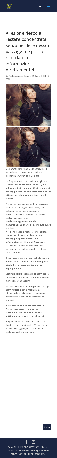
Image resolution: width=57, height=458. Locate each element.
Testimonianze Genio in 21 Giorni (24, 76)
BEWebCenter (39, 453)
